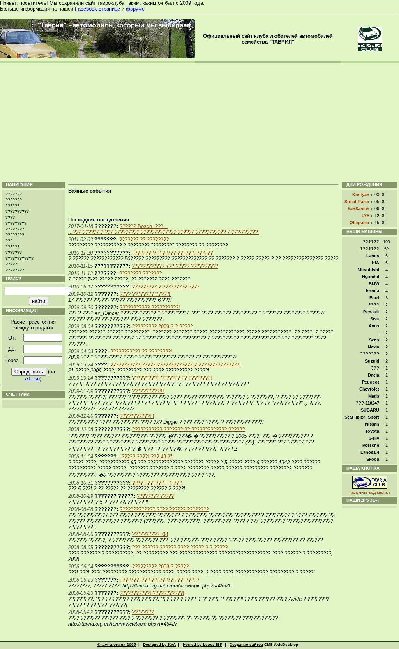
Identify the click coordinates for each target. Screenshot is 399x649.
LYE (365, 215)
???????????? (19, 258)
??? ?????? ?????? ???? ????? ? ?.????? (180, 547)
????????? (15, 223)
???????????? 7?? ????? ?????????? (175, 266)
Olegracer (359, 222)
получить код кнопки (370, 492)
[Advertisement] (199, 121)
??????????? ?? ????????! (141, 351)
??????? (13, 200)
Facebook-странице (97, 9)
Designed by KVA (159, 644)
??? (8, 241)
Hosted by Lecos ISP (202, 644)
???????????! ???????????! (152, 593)
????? (11, 264)
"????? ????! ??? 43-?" (146, 457)
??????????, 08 (150, 534)
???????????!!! (137, 416)
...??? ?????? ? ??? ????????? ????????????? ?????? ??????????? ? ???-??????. (163, 232)
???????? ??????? (140, 273)
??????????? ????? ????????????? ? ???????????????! (175, 365)
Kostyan (360, 194)
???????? (14, 229)
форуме (135, 9)
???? (10, 217)
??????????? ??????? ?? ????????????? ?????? (188, 429)
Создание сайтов (246, 644)
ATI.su (32, 379)
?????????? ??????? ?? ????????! (172, 378)
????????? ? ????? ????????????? (172, 253)
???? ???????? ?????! (145, 294)
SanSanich (358, 208)
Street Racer (356, 201)
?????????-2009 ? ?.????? (162, 326)
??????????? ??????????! (150, 307)
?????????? (17, 211)
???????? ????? (155, 496)
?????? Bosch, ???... (144, 226)
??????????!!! (148, 391)
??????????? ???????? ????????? (159, 580)
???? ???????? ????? (157, 483)
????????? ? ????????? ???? (166, 287)
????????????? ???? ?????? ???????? (164, 509)
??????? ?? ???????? (144, 239)
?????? (12, 205)
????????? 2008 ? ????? (160, 566)
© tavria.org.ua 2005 (116, 644)
